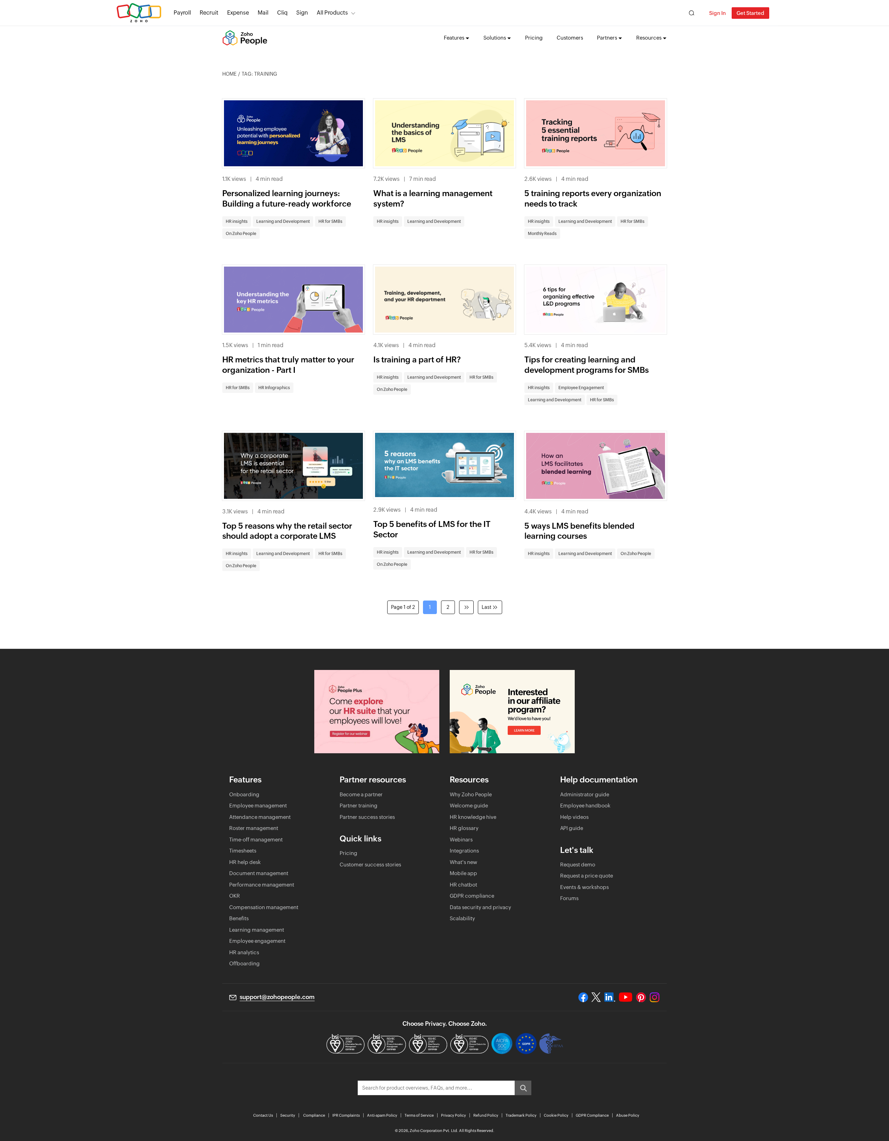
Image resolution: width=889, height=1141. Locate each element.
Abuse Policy (627, 1115)
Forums (569, 898)
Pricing (534, 38)
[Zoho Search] (691, 13)
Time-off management (256, 839)
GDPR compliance (472, 896)
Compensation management (263, 907)
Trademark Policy (521, 1115)
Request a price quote (586, 876)
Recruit (209, 12)
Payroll (182, 12)
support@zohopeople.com (277, 996)
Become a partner (361, 794)
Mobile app (463, 873)
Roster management (253, 828)
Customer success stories (370, 864)
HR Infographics (274, 387)
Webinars (461, 839)
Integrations (464, 851)
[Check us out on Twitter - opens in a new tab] (596, 997)
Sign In (717, 13)
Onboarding (244, 794)
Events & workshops (584, 887)
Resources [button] (649, 38)
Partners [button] (607, 38)
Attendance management (260, 817)
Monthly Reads (542, 233)
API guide (571, 828)
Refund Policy (485, 1115)
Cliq (282, 12)
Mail (263, 12)
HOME (229, 74)
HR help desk (245, 862)
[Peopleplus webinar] (376, 711)
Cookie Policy (556, 1115)
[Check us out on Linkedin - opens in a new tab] (609, 997)
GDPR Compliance (592, 1115)
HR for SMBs (330, 221)
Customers (570, 38)
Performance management (261, 885)
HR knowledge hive (473, 817)
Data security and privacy (480, 907)
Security (287, 1115)
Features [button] (454, 38)
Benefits (239, 918)
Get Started (750, 13)
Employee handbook (585, 805)
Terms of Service (419, 1115)
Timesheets (242, 851)
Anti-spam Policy (382, 1115)
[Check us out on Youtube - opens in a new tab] (625, 997)
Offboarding (244, 963)
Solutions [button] (494, 38)
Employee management (258, 805)
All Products (332, 12)
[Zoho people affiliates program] (512, 711)
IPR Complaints (346, 1115)
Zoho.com (138, 13)
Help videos (574, 817)
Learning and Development (283, 221)
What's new (463, 862)
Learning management (256, 930)
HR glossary (464, 828)
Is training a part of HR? (417, 359)
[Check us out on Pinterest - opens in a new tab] (641, 997)
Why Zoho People (471, 794)
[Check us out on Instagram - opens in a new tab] (654, 997)
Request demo (577, 864)
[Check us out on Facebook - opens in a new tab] (583, 997)
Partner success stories (367, 817)
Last (486, 607)
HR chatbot (463, 885)
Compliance (314, 1115)
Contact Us (263, 1115)
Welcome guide (469, 805)
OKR (234, 896)
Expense (238, 12)
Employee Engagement (581, 387)
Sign (302, 12)
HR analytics (244, 952)
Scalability (462, 918)
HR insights (237, 221)
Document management (258, 873)
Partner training (358, 805)
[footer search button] (523, 1088)
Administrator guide (584, 794)
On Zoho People (241, 233)
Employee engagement (257, 941)
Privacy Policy (453, 1115)
